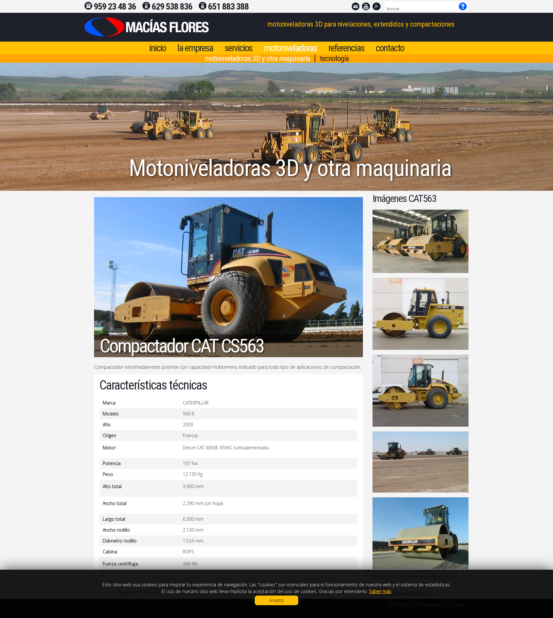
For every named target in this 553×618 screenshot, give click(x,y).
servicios (238, 47)
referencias (346, 47)
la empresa (195, 47)
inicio (157, 47)
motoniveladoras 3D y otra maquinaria (257, 58)
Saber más (380, 591)
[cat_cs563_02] (421, 314)
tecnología (334, 58)
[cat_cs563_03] (421, 391)
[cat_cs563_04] (421, 462)
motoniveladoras (290, 47)
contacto (390, 47)
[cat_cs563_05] (421, 533)
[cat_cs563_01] (421, 241)
